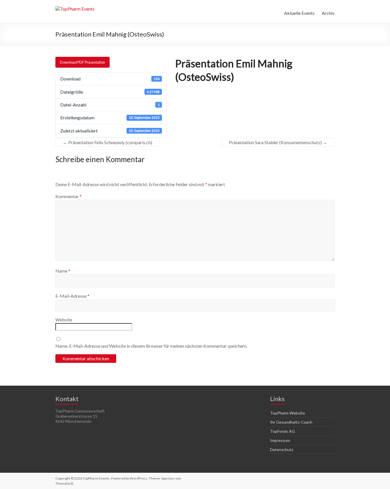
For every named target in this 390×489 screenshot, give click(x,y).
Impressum (280, 440)
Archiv (328, 13)
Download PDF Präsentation (82, 62)
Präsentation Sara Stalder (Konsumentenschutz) (278, 142)
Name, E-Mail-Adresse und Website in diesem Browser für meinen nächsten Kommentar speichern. (151, 346)
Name (62, 270)
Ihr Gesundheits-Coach (291, 422)
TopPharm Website (287, 412)
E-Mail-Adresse (72, 296)
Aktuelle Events (299, 13)
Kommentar (68, 196)
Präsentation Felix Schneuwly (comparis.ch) (107, 142)
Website (63, 319)
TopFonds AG (282, 431)
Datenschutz (281, 449)
